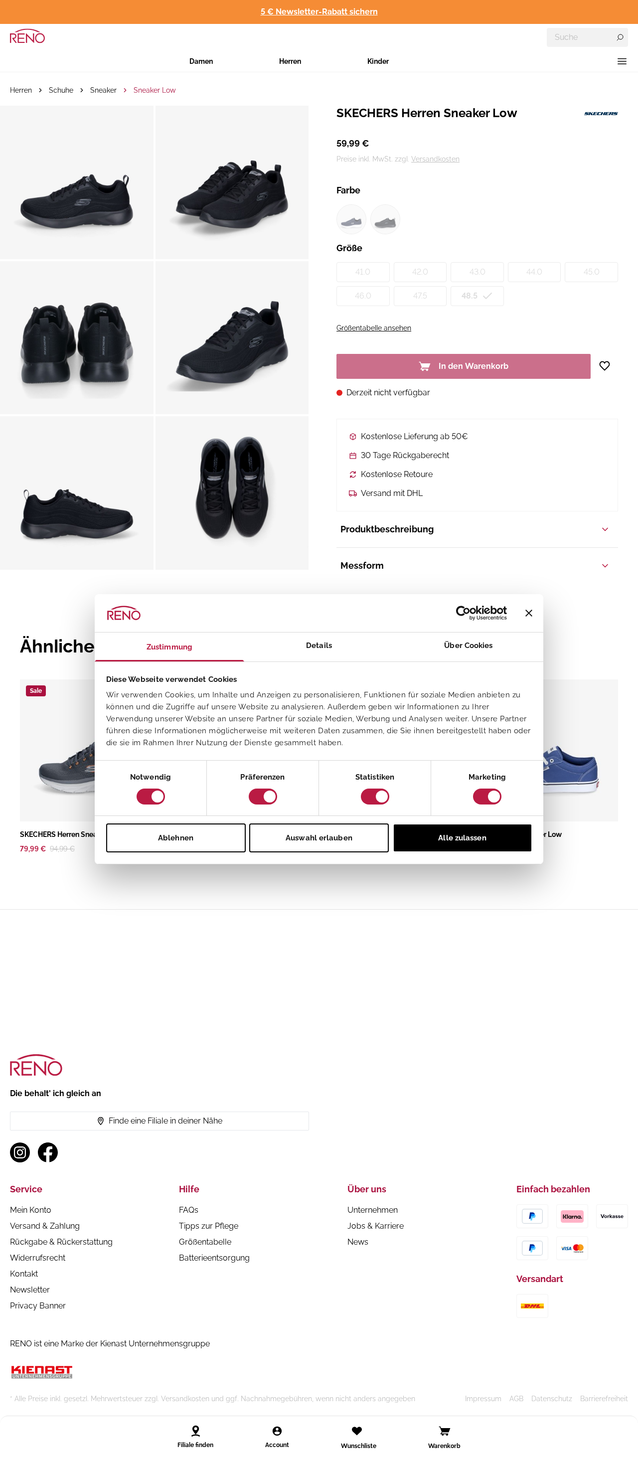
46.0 (363, 296)
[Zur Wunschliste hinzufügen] (608, 366)
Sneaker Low (155, 90)
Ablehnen (175, 837)
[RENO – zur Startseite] (27, 36)
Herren (290, 61)
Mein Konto (30, 1210)
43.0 (477, 272)
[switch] (263, 797)
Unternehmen (372, 1210)
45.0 (592, 272)
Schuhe (61, 90)
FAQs (188, 1210)
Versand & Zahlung (45, 1226)
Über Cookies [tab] (468, 645)
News (357, 1242)
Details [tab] (319, 645)
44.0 (534, 272)
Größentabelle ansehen (373, 328)
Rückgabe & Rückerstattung (61, 1242)
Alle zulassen (462, 837)
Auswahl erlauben (319, 837)
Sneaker (103, 90)
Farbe (348, 190)
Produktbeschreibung (387, 529)
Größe (349, 248)
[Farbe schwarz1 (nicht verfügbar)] (385, 219)
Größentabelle (205, 1242)
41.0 (362, 272)
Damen (201, 61)
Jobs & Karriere (375, 1226)
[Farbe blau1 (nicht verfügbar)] (351, 219)
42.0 (420, 272)
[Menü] (622, 61)
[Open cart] (445, 1431)
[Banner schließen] (528, 613)
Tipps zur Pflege (208, 1226)
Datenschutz (551, 1399)
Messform (362, 565)
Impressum (483, 1399)
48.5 (470, 296)
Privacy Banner (38, 1305)
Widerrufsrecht (37, 1258)
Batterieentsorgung (214, 1258)
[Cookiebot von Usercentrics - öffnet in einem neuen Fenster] (463, 613)
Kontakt (24, 1274)
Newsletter (30, 1290)
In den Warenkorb (473, 366)
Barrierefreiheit (604, 1399)
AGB (516, 1399)
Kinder (378, 61)
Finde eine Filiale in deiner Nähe (165, 1121)
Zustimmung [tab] (169, 647)
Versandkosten (435, 159)
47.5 (420, 296)
